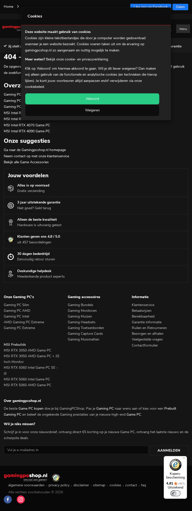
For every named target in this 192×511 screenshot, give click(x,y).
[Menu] (184, 459)
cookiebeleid (34, 86)
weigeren (129, 68)
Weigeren (92, 110)
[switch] (175, 493)
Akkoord (92, 98)
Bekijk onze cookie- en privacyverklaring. (77, 59)
